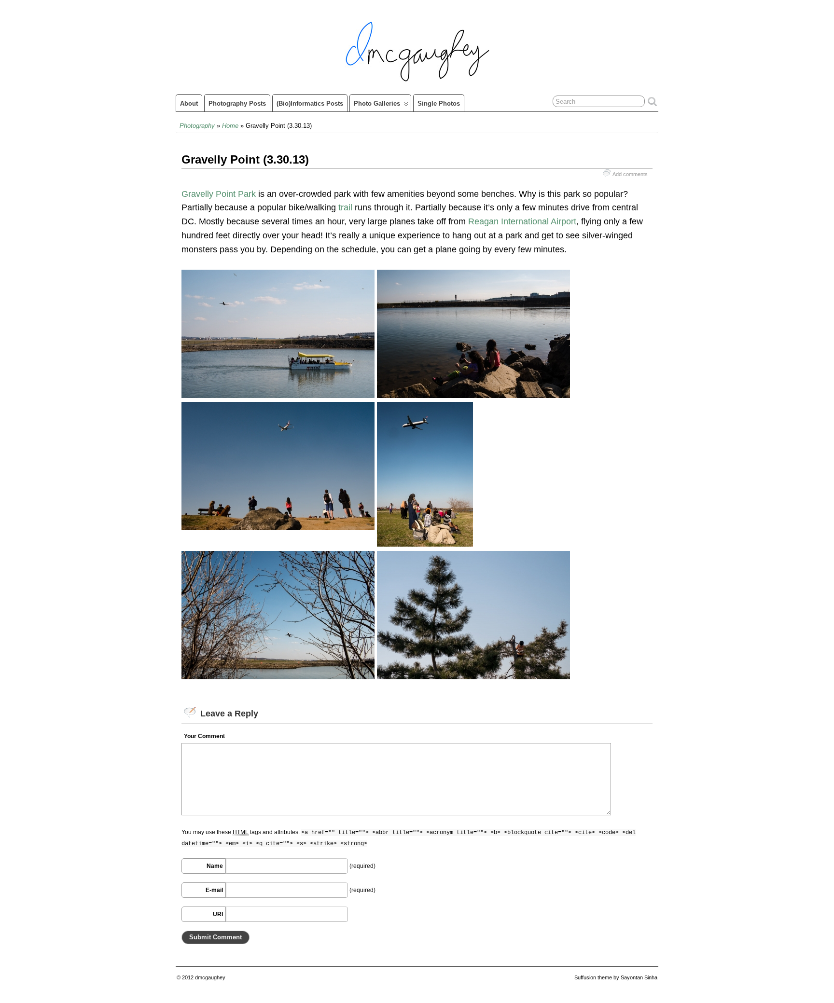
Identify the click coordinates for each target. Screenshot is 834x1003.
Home (230, 125)
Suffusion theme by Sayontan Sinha (615, 977)
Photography (197, 125)
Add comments (630, 174)
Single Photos (438, 103)
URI (218, 914)
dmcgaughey (210, 977)
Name (215, 866)
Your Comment (204, 736)
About (189, 103)
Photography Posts (237, 103)
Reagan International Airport (522, 221)
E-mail (214, 890)
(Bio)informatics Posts (310, 103)
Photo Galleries (377, 103)
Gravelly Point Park (218, 194)
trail (345, 207)
